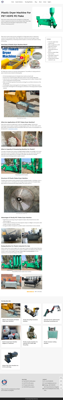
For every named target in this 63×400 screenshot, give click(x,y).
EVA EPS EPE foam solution (28, 387)
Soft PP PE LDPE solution (28, 383)
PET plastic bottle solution (28, 385)
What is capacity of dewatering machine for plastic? (53, 49)
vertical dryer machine (13, 128)
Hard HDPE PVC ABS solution (29, 381)
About (40, 2)
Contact (44, 2)
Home (12, 2)
